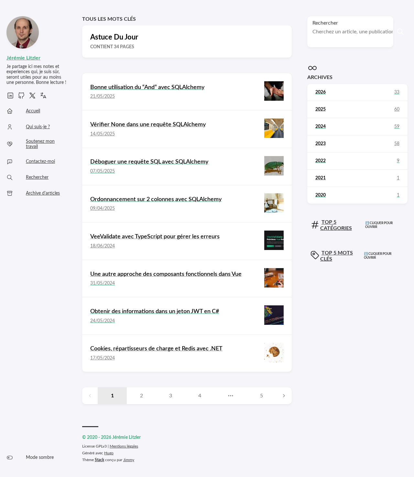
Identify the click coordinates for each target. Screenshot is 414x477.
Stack (99, 460)
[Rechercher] (400, 31)
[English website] (43, 97)
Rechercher (325, 23)
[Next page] (284, 395)
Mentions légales (124, 446)
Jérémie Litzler (23, 58)
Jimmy (128, 460)
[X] (32, 97)
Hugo (109, 453)
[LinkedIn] (10, 97)
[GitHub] (21, 97)
